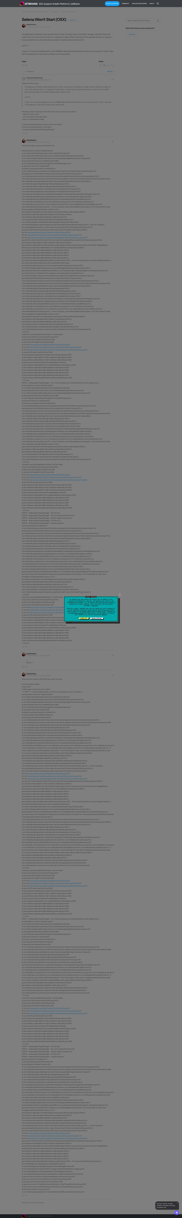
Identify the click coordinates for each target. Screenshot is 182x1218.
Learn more (94, 605)
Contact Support (112, 3)
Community (125, 3)
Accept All (83, 618)
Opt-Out (104, 614)
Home (29, 3)
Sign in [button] (152, 3)
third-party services (77, 613)
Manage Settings (97, 618)
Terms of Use (101, 611)
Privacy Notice (86, 611)
